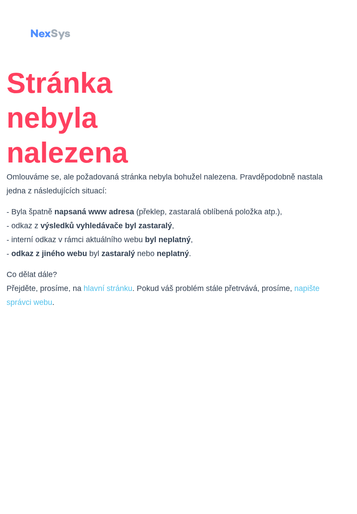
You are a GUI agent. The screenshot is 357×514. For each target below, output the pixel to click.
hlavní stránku (108, 288)
